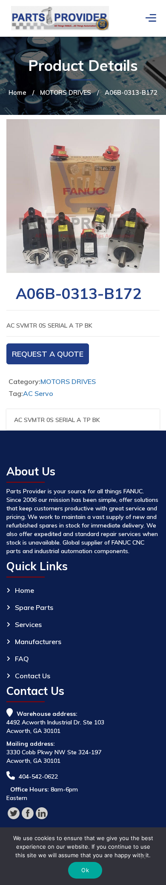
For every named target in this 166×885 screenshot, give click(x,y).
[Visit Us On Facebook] (27, 812)
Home (17, 92)
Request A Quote (47, 354)
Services (28, 624)
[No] (143, 857)
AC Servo (38, 393)
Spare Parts (34, 607)
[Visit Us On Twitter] (13, 812)
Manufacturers (38, 641)
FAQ (22, 658)
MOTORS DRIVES (65, 92)
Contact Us (32, 675)
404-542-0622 (38, 776)
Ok (85, 870)
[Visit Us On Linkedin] (41, 812)
